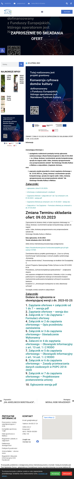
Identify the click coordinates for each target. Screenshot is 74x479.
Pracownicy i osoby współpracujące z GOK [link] (9, 424)
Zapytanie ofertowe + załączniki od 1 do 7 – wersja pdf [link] (48, 307)
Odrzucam (67, 474)
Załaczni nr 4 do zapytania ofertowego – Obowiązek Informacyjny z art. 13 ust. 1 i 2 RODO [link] (49, 344)
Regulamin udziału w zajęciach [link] (9, 440)
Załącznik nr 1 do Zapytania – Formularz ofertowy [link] (45, 316)
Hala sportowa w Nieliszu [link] (8, 435)
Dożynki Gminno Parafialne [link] (10, 98)
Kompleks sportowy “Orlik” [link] (9, 430)
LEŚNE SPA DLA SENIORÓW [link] (11, 77)
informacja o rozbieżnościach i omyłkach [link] (41, 192)
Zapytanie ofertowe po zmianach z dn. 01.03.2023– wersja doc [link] (48, 202)
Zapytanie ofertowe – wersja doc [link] (48, 311)
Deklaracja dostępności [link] (6, 444)
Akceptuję (55, 474)
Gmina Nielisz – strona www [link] (10, 452)
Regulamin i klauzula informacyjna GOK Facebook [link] (9, 458)
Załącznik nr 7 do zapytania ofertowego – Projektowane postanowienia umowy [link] (44, 376)
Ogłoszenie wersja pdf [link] (43, 384)
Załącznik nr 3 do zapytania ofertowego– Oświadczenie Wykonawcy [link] (44, 334)
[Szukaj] (21, 64)
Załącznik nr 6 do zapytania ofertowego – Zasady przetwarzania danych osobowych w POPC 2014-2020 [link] (47, 365)
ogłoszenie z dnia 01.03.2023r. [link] (37, 188)
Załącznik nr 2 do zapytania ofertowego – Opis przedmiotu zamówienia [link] (44, 324)
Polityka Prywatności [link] (9, 448)
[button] (42, 11)
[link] (2, 50)
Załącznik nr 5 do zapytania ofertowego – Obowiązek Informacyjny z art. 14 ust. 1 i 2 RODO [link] (49, 354)
